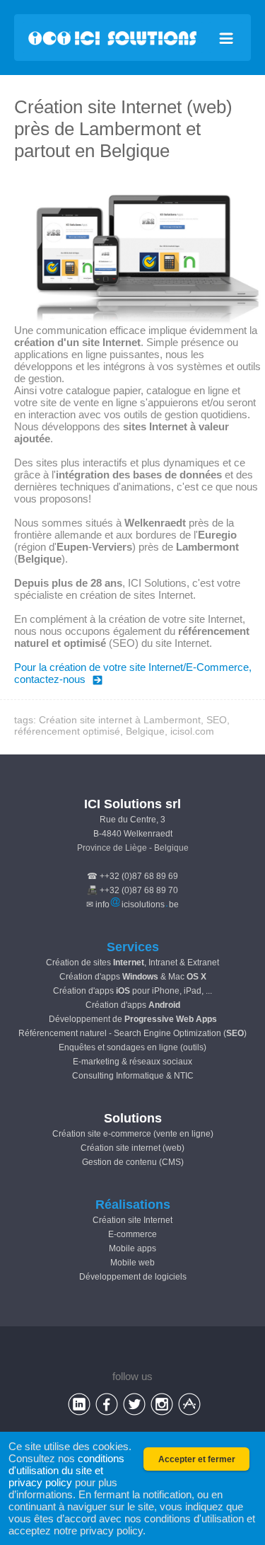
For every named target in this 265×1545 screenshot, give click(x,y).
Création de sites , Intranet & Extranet (132, 962)
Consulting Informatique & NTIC (133, 1076)
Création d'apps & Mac (132, 977)
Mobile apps (132, 1248)
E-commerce (132, 1234)
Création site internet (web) (132, 1148)
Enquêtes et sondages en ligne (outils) (132, 1047)
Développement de (133, 1019)
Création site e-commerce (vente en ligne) (132, 1134)
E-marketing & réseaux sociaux (132, 1062)
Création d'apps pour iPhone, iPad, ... (132, 991)
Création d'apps (133, 1005)
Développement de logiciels (133, 1277)
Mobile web (132, 1263)
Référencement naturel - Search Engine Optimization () (132, 1033)
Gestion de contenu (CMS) (133, 1162)
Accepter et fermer (196, 1459)
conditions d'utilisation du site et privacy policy (66, 1470)
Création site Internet (132, 1220)
